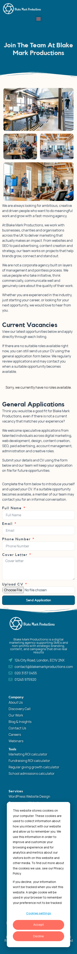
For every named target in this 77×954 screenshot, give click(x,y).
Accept (38, 925)
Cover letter (15, 555)
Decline (38, 936)
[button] (38, 18)
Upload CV (13, 584)
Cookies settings (38, 913)
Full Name (12, 508)
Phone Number (17, 539)
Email (8, 524)
